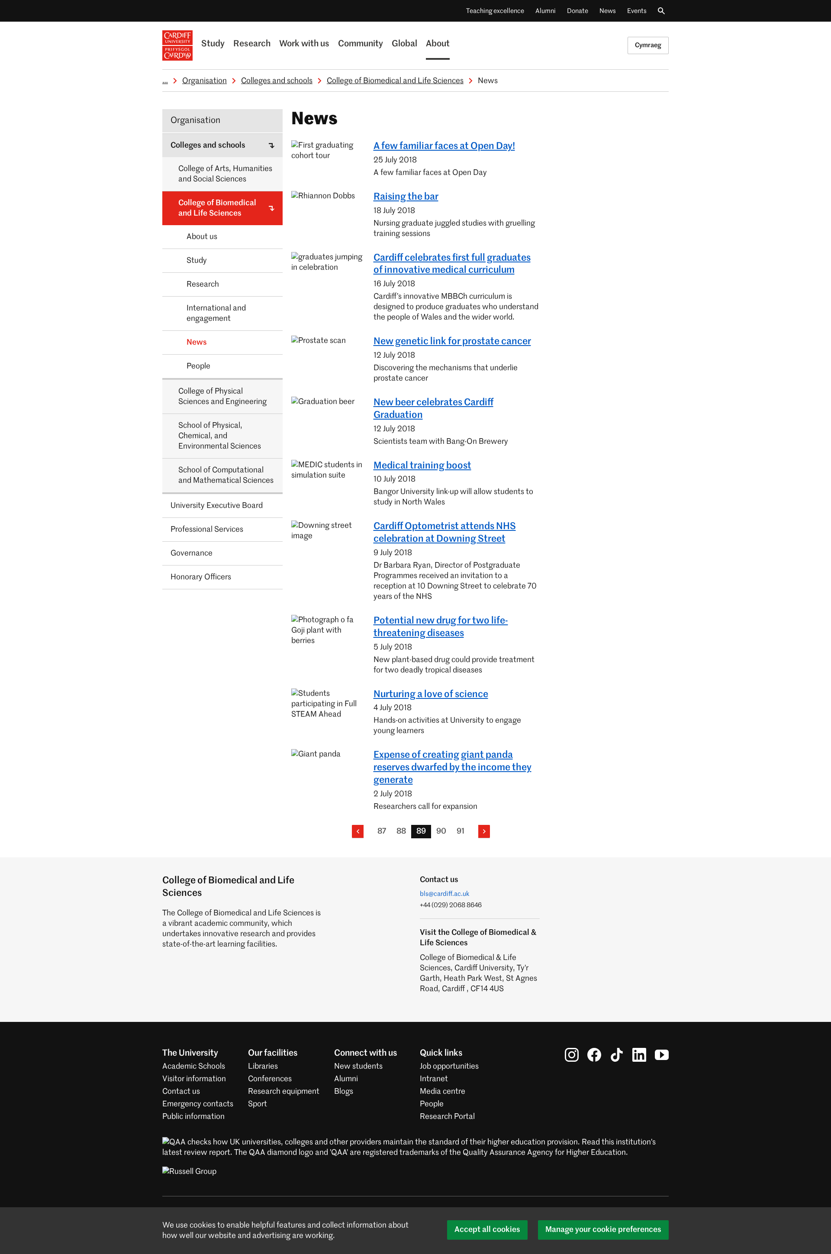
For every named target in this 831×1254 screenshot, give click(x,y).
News (607, 11)
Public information (193, 1117)
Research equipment (283, 1092)
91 (460, 831)
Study (213, 44)
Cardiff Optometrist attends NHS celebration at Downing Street (445, 533)
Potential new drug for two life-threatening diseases (441, 627)
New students (358, 1066)
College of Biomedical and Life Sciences (395, 81)
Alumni (545, 11)
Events (637, 11)
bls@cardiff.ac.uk (445, 894)
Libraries (263, 1066)
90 (441, 831)
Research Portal (447, 1117)
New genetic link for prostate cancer (452, 341)
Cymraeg (648, 45)
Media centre (442, 1092)
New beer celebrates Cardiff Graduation (433, 409)
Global (404, 44)
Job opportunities (449, 1066)
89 (421, 831)
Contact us (181, 1092)
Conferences (270, 1079)
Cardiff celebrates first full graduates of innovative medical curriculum (452, 264)
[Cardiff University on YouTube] (662, 1055)
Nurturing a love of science (431, 694)
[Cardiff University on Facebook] (594, 1055)
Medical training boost (422, 466)
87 (381, 831)
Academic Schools (193, 1066)
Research (252, 44)
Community (360, 44)
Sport (257, 1104)
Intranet (434, 1079)
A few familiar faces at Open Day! (444, 146)
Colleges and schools (276, 81)
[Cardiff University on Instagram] (572, 1055)
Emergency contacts (197, 1104)
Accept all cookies (487, 1230)
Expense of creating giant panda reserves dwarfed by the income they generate (452, 767)
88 (401, 831)
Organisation (204, 81)
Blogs (343, 1092)
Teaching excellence (495, 11)
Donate (577, 11)
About (438, 44)
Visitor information (194, 1079)
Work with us (304, 44)
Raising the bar (406, 197)
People (432, 1104)
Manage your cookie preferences (603, 1230)
